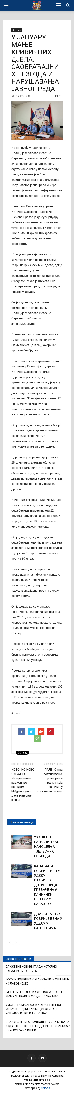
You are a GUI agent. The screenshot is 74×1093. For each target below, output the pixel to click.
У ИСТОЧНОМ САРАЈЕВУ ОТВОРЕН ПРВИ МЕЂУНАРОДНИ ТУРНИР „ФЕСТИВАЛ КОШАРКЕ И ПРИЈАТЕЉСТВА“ (33, 1009)
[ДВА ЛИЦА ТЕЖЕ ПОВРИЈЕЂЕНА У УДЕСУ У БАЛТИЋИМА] (21, 919)
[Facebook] (31, 1058)
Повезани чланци (22, 822)
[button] (68, 5)
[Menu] (58, 5)
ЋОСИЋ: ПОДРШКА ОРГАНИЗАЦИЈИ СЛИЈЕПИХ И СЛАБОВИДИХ (38, 981)
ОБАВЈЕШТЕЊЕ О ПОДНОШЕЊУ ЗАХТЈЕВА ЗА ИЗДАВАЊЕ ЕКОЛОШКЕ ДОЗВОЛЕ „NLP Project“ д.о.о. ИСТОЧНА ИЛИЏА (38, 1026)
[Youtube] (42, 1058)
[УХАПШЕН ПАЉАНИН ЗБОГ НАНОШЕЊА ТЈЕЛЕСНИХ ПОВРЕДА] (21, 842)
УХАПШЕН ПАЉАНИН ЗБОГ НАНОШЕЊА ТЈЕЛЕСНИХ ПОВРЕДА (47, 846)
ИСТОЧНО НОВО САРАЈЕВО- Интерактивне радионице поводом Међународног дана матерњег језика (22, 785)
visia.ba (45, 1088)
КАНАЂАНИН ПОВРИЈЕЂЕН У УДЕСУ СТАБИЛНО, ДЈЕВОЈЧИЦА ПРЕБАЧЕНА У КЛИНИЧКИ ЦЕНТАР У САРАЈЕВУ (47, 885)
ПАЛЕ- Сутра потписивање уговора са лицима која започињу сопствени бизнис (50, 780)
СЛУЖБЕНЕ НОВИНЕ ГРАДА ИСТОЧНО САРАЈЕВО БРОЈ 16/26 (31, 969)
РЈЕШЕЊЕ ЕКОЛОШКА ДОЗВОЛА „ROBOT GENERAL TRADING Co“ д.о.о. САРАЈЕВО (34, 994)
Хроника (17, 30)
